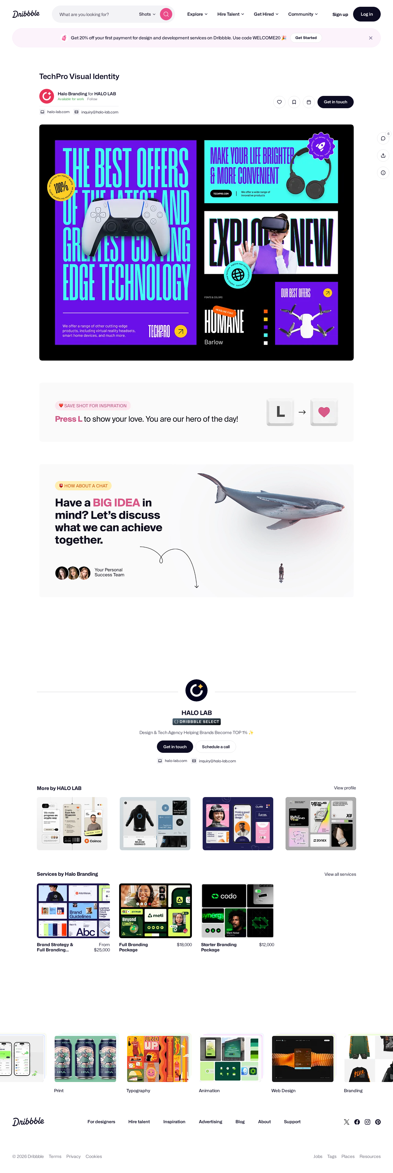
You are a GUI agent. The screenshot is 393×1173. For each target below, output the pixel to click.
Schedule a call (216, 746)
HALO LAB (105, 93)
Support (292, 1121)
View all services (340, 874)
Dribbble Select (199, 721)
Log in (367, 14)
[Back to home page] (26, 14)
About (264, 1121)
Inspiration (174, 1121)
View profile (345, 787)
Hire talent (139, 1121)
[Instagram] (367, 1121)
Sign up (340, 14)
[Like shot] (279, 102)
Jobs (317, 1156)
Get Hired (264, 14)
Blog (240, 1121)
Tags (332, 1156)
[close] (370, 38)
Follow (92, 99)
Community (300, 14)
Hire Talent (228, 14)
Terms (55, 1156)
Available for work (71, 99)
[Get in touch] (71, 839)
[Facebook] (357, 1121)
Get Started (306, 37)
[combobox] (93, 14)
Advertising (210, 1121)
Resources (370, 1156)
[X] (346, 1121)
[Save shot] (294, 102)
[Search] (166, 14)
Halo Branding (72, 93)
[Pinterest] (378, 1121)
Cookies (94, 1156)
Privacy (73, 1156)
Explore (195, 14)
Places (348, 1156)
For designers (101, 1121)
